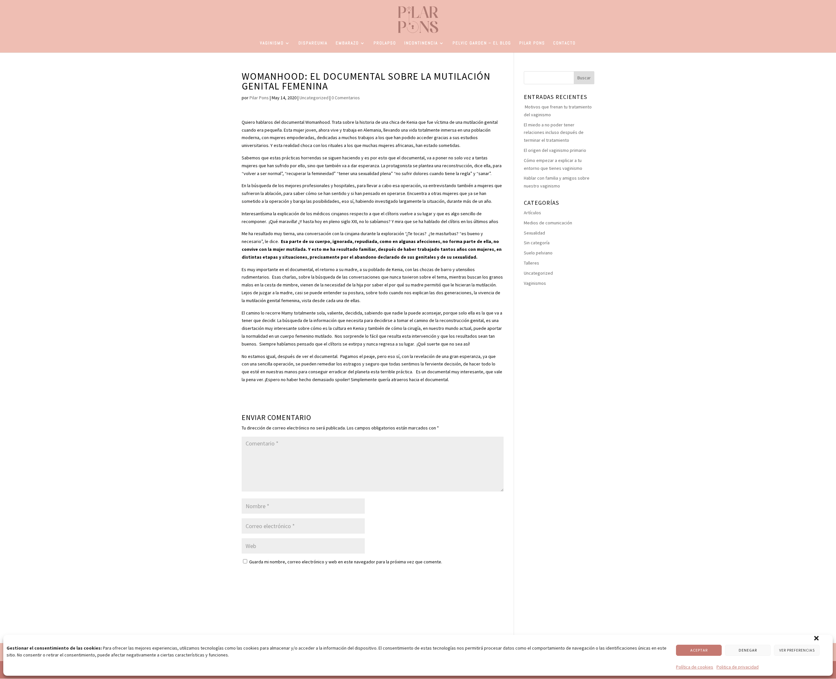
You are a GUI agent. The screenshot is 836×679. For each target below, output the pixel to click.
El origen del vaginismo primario (555, 150)
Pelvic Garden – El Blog (482, 43)
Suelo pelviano (538, 253)
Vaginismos (535, 283)
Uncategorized (314, 98)
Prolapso (385, 43)
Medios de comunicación (548, 223)
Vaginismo (272, 43)
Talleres (531, 263)
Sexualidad (534, 233)
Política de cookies (694, 667)
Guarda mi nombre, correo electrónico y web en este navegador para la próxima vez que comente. (345, 562)
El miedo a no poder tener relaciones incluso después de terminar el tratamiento (554, 132)
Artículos (532, 213)
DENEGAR (748, 650)
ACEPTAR (699, 650)
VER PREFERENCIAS (797, 650)
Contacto (564, 43)
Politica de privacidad (737, 667)
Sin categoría (537, 243)
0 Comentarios (345, 98)
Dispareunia (313, 43)
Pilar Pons (532, 43)
